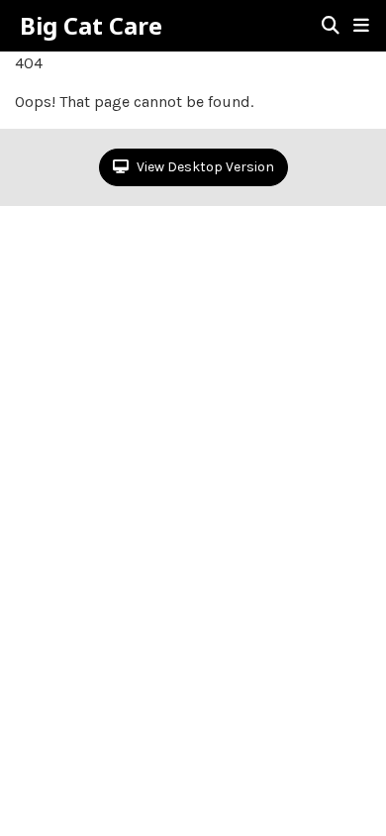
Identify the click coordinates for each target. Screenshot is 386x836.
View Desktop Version (204, 166)
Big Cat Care (91, 26)
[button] (361, 26)
